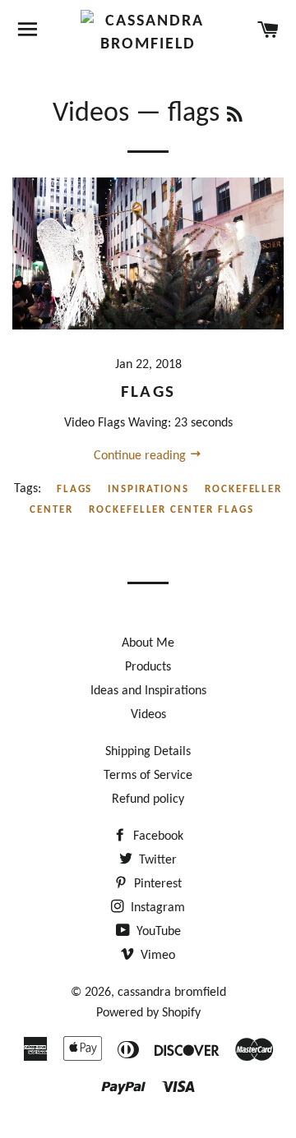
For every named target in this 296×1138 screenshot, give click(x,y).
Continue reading (141, 456)
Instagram (156, 908)
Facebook (156, 836)
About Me (148, 643)
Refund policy (148, 799)
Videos (91, 113)
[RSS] (234, 116)
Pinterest (156, 884)
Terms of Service (148, 775)
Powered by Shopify (148, 1013)
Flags (148, 392)
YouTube (157, 931)
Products (148, 667)
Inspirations (148, 489)
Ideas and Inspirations (148, 691)
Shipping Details (148, 751)
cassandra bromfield (172, 992)
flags (75, 489)
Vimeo (156, 955)
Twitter (156, 860)
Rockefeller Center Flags (171, 509)
